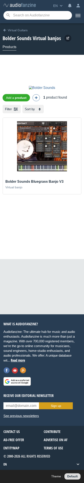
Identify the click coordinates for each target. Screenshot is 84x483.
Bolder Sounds (17, 38)
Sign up (56, 405)
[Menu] (78, 15)
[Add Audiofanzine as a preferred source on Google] (17, 381)
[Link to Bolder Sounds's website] (67, 38)
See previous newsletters (21, 416)
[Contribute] (36, 97)
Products (9, 47)
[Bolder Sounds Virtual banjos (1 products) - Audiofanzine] (19, 5)
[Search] (8, 15)
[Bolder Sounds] (42, 88)
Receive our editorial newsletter (28, 395)
